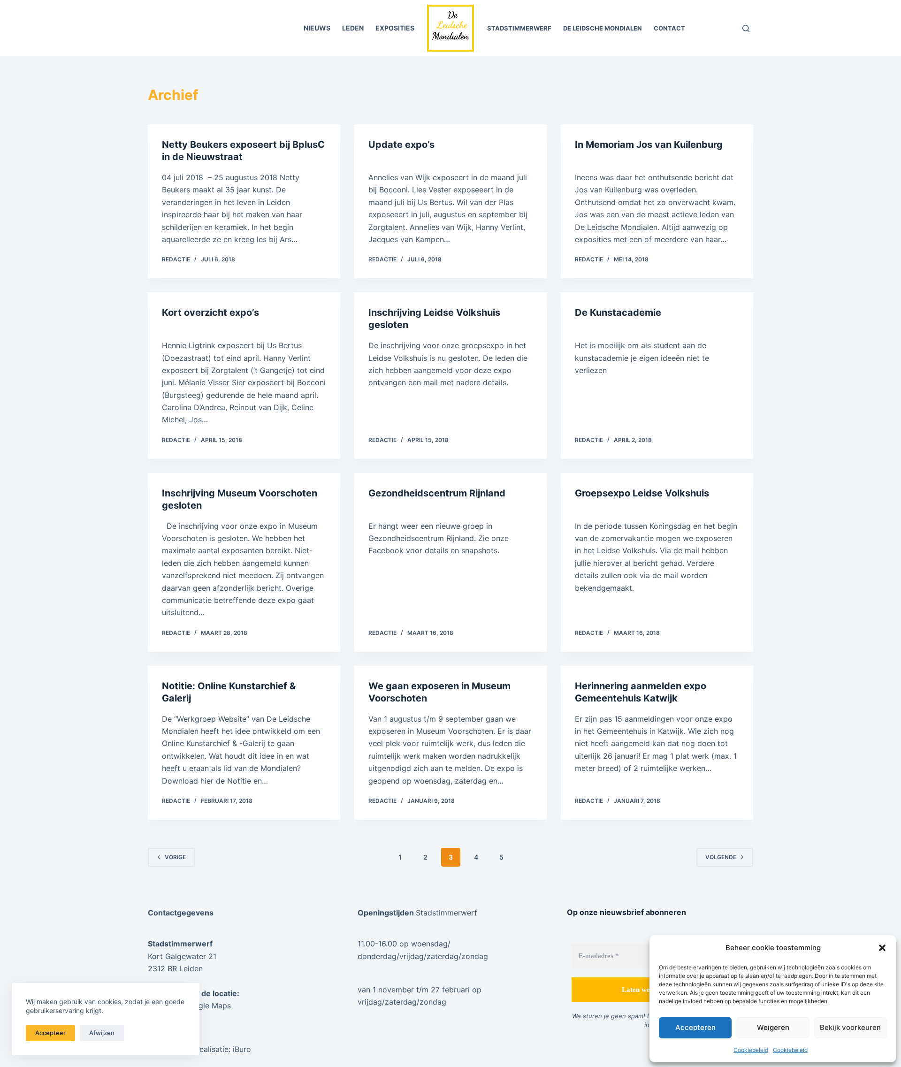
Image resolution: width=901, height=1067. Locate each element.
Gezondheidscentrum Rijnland (436, 493)
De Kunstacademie (618, 312)
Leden (353, 28)
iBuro (242, 1049)
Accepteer (50, 1033)
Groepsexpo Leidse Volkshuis (642, 493)
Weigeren (773, 1027)
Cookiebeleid (750, 1049)
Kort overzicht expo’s (210, 312)
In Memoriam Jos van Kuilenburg (649, 144)
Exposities (394, 28)
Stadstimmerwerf (519, 28)
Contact (669, 28)
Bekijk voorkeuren (850, 1027)
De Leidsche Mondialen (602, 28)
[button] (882, 948)
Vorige (175, 857)
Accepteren (695, 1027)
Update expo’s (401, 144)
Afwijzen (102, 1033)
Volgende (720, 857)
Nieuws (317, 28)
